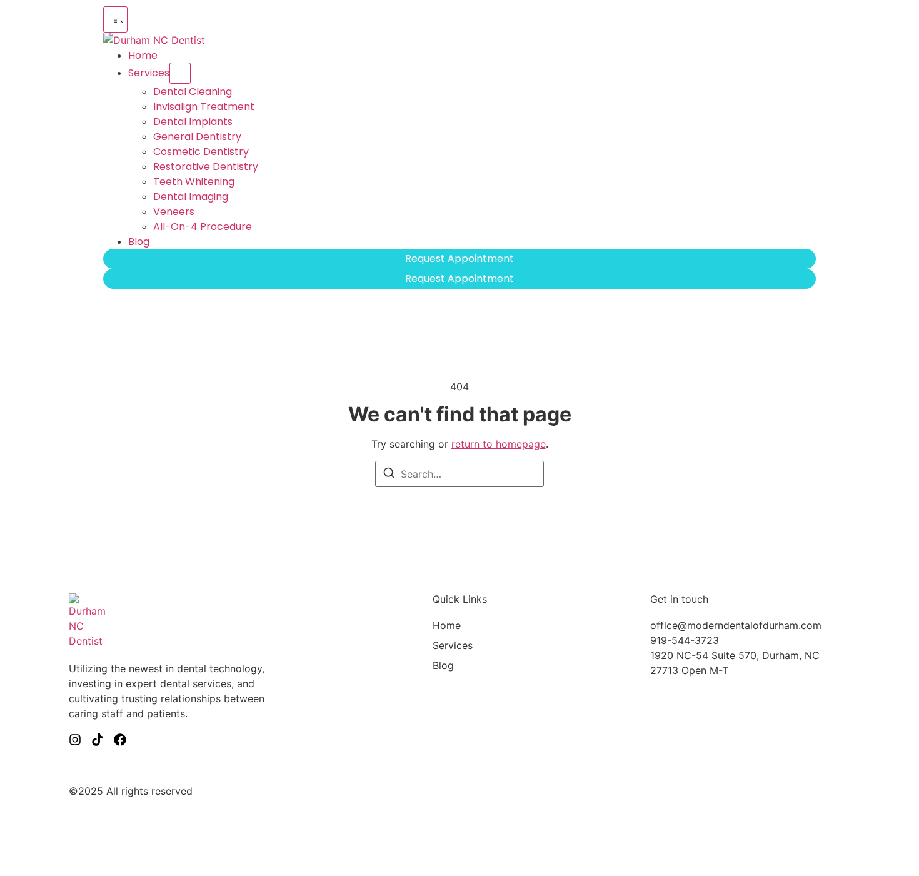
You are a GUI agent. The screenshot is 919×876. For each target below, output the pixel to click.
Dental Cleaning (192, 91)
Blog (138, 241)
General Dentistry (197, 136)
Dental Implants (193, 121)
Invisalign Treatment (203, 106)
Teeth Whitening (193, 181)
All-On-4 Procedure (202, 226)
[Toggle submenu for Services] (180, 73)
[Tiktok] (97, 739)
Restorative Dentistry (205, 166)
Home (143, 55)
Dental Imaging (190, 196)
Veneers (173, 211)
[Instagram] (75, 739)
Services (148, 73)
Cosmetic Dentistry (201, 151)
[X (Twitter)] (120, 739)
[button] (115, 19)
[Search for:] (459, 474)
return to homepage (498, 444)
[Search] (389, 474)
